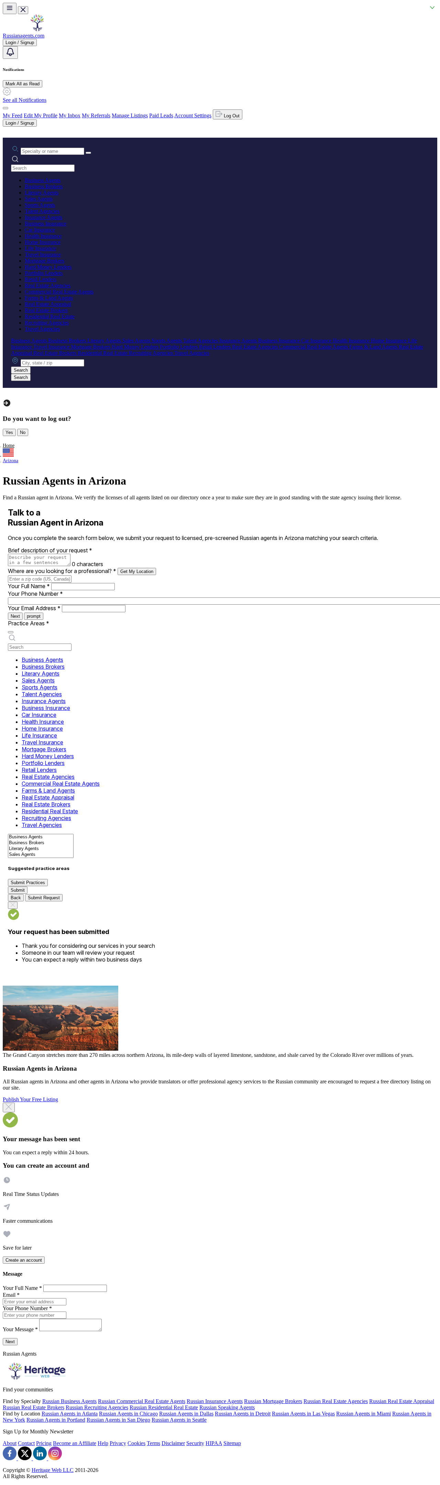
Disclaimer (173, 1443)
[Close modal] (9, 1107)
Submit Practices (28, 882)
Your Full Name (29, 586)
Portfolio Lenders (44, 273)
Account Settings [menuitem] (192, 115)
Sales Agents (39, 199)
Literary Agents (41, 192)
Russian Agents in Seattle (179, 1420)
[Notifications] (10, 52)
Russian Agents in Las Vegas (303, 1414)
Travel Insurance (43, 254)
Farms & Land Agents (49, 298)
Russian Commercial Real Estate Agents (141, 1401)
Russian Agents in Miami (363, 1414)
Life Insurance (40, 248)
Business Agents (42, 180)
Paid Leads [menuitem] (161, 115)
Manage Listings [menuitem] (130, 115)
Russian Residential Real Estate (164, 1407)
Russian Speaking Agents (227, 1407)
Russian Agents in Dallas (186, 1414)
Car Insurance (40, 230)
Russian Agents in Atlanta (70, 1414)
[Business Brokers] (40, 843)
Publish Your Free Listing (30, 1099)
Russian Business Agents (69, 1401)
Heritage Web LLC (53, 1470)
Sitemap (232, 1443)
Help (103, 1443)
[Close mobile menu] (23, 10)
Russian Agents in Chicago (128, 1414)
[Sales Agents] (40, 855)
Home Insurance (42, 242)
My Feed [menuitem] (12, 115)
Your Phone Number (35, 593)
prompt (34, 616)
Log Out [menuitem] (231, 115)
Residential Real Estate (50, 316)
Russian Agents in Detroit (243, 1414)
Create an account (24, 1260)
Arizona (10, 460)
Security (195, 1443)
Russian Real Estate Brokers (33, 1407)
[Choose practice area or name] (88, 153)
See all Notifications (24, 100)
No (22, 432)
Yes (9, 432)
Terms (153, 1443)
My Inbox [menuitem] (69, 115)
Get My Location (136, 571)
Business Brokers (44, 186)
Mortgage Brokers (44, 261)
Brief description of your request (50, 550)
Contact (26, 1443)
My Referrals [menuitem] (96, 115)
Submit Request (44, 897)
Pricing (44, 1443)
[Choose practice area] (10, 632)
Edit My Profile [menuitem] (40, 115)
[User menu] (5, 108)
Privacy (118, 1443)
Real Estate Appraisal (48, 304)
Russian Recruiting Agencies (97, 1407)
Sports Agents (40, 205)
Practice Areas (28, 623)
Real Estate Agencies (47, 285)
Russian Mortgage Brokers (273, 1401)
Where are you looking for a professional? (62, 571)
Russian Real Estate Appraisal (401, 1401)
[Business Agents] (40, 837)
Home (8, 445)
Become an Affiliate (74, 1443)
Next (15, 616)
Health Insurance (43, 236)
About (9, 1443)
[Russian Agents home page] (37, 29)
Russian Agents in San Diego (118, 1420)
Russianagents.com (23, 36)
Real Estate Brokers (46, 310)
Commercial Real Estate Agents (59, 292)
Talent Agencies (42, 211)
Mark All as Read (23, 83)
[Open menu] (9, 8)
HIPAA (214, 1443)
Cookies (136, 1443)
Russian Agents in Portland (55, 1420)
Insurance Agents (43, 217)
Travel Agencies (42, 329)
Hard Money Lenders (48, 267)
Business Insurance (45, 223)
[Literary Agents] (40, 849)
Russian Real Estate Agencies (336, 1401)
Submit (18, 890)
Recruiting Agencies (47, 323)
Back (16, 897)
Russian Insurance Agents (215, 1401)
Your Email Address (34, 608)
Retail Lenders (40, 279)
